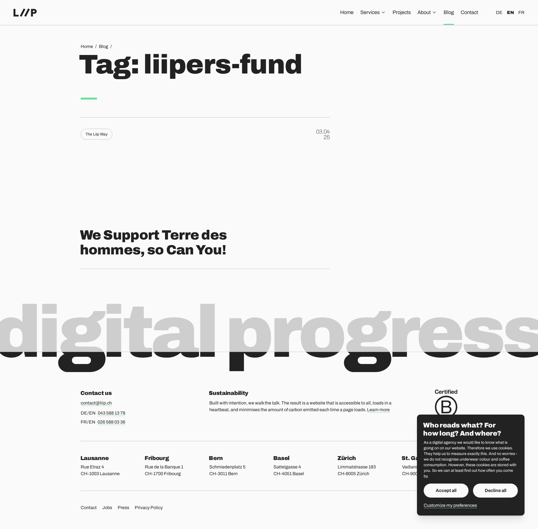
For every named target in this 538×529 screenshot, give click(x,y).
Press (123, 507)
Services (370, 12)
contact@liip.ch (96, 403)
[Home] (25, 12)
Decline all (495, 490)
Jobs (107, 507)
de (499, 12)
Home (347, 12)
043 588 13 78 (111, 413)
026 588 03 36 (111, 422)
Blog (449, 12)
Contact (469, 12)
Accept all (446, 490)
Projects (402, 12)
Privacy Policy (149, 507)
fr (521, 12)
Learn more (378, 409)
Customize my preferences (450, 505)
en (510, 12)
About (424, 12)
